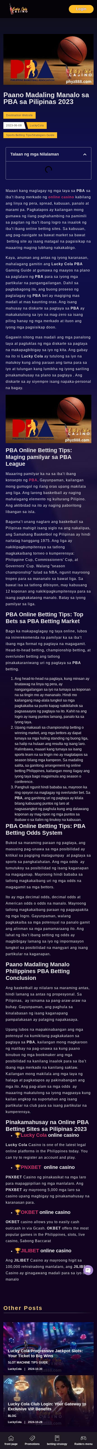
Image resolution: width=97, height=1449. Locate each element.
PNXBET (31, 1167)
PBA (33, 480)
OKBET (29, 1212)
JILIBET (30, 1250)
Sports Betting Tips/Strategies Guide (30, 135)
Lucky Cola (34, 1135)
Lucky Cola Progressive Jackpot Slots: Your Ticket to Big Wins (45, 1353)
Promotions (32, 1444)
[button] (85, 154)
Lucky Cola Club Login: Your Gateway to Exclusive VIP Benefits (47, 1406)
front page (11, 1444)
